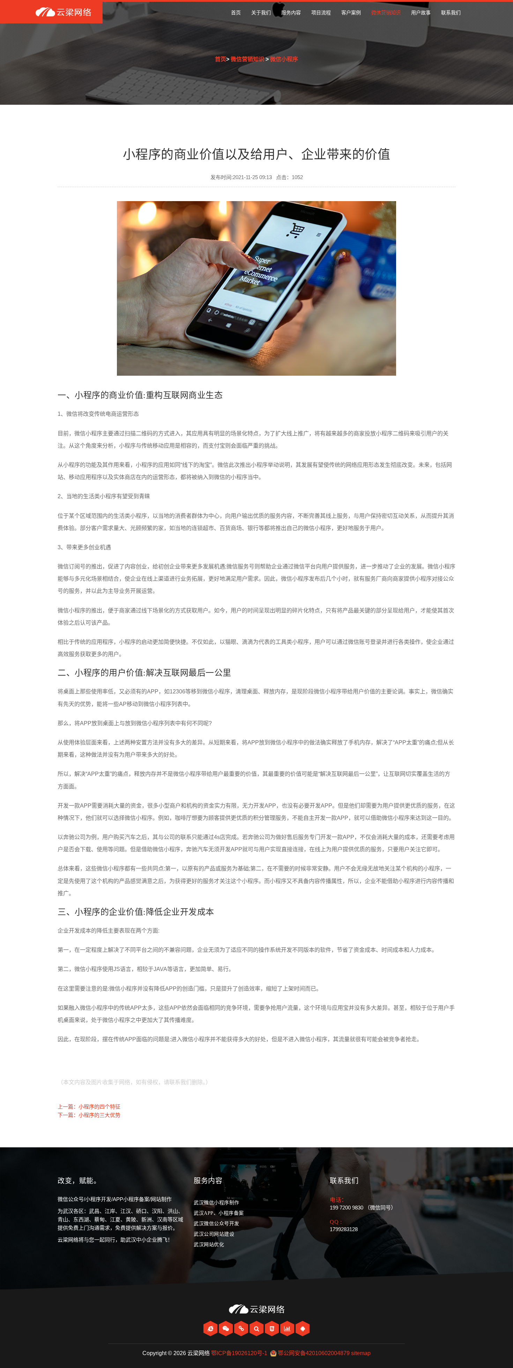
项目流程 (321, 12)
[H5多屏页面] (272, 1329)
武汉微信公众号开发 (216, 1223)
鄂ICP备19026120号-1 (239, 1353)
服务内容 (291, 12)
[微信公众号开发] (226, 1329)
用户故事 (421, 12)
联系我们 (451, 12)
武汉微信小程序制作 (216, 1202)
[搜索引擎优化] (257, 1329)
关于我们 (261, 12)
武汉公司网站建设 (214, 1234)
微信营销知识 (386, 12)
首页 (236, 12)
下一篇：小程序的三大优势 (89, 1115)
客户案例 (351, 12)
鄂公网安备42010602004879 (314, 1353)
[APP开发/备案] (303, 1329)
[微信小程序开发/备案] (242, 1329)
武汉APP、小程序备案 (219, 1213)
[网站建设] (211, 1329)
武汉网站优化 (209, 1244)
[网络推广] (288, 1329)
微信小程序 (284, 59)
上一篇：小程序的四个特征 (89, 1107)
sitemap (361, 1353)
